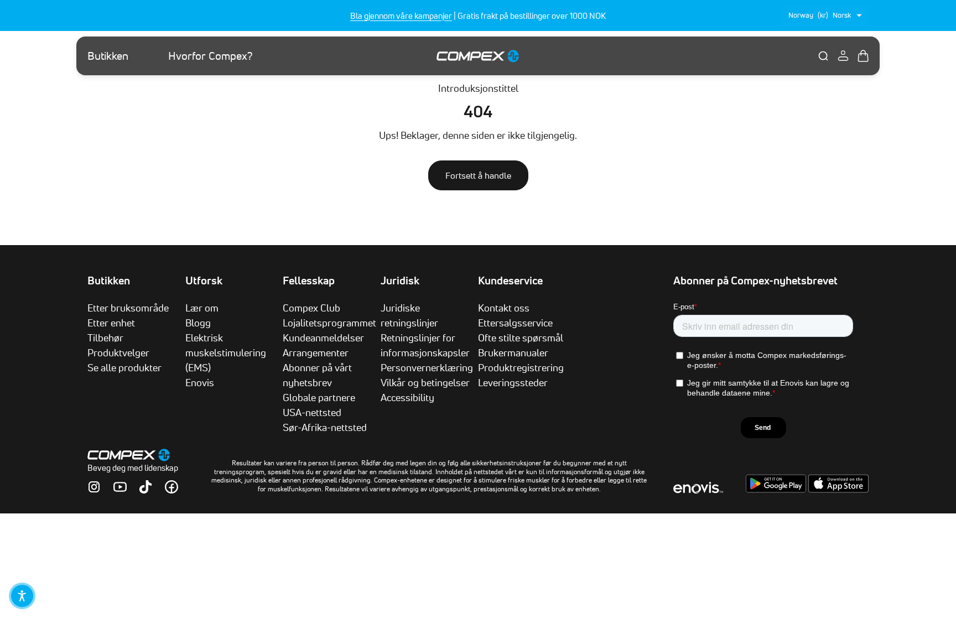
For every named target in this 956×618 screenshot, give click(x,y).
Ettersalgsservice (515, 322)
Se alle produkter (124, 367)
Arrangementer (316, 352)
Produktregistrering (521, 367)
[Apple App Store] (838, 490)
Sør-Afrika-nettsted (325, 427)
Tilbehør (105, 337)
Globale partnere (319, 397)
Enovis (199, 382)
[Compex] (478, 55)
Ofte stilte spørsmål (520, 337)
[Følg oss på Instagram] (94, 487)
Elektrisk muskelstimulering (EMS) (225, 352)
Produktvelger (118, 352)
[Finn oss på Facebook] (171, 487)
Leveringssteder (513, 382)
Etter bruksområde (128, 308)
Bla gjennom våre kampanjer (401, 16)
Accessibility (407, 397)
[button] (22, 596)
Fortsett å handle (478, 175)
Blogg (198, 322)
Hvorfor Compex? (210, 56)
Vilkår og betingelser (425, 382)
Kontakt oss (503, 308)
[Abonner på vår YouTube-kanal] (120, 487)
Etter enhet (111, 322)
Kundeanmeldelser (323, 337)
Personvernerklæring (427, 367)
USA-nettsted (312, 412)
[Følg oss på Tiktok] (145, 487)
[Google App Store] (777, 490)
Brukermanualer (513, 352)
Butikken (107, 56)
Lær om (202, 308)
